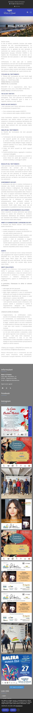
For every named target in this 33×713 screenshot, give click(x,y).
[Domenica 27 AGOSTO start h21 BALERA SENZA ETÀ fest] (16, 669)
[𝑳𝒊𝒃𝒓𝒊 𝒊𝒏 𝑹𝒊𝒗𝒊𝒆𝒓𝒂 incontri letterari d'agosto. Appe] (16, 638)
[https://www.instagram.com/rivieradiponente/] (17, 6)
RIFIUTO (13, 710)
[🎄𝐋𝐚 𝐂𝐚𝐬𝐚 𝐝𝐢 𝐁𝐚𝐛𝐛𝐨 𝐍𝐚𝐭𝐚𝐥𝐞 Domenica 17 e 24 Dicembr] (16, 421)
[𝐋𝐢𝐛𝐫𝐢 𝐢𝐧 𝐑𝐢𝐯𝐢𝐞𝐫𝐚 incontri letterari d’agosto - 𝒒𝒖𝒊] (16, 607)
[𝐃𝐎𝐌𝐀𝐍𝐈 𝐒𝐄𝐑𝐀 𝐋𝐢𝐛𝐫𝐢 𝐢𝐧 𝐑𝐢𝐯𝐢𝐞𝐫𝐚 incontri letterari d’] (16, 576)
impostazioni (19, 706)
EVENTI (4, 696)
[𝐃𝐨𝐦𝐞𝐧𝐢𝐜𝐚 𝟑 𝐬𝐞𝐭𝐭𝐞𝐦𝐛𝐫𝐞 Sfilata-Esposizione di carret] (16, 545)
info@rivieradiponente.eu (12, 380)
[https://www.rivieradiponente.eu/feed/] (19, 6)
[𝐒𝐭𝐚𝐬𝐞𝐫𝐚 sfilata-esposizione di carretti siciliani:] (16, 452)
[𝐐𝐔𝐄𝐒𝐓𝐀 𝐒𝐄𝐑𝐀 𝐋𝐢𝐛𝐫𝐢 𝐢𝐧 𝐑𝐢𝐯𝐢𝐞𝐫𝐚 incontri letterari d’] (16, 514)
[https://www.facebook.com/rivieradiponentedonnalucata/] (14, 6)
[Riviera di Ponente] (9, 12)
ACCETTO (5, 710)
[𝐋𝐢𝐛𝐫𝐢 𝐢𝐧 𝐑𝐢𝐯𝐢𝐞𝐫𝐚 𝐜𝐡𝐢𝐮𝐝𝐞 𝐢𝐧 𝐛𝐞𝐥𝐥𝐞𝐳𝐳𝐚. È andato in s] (16, 483)
